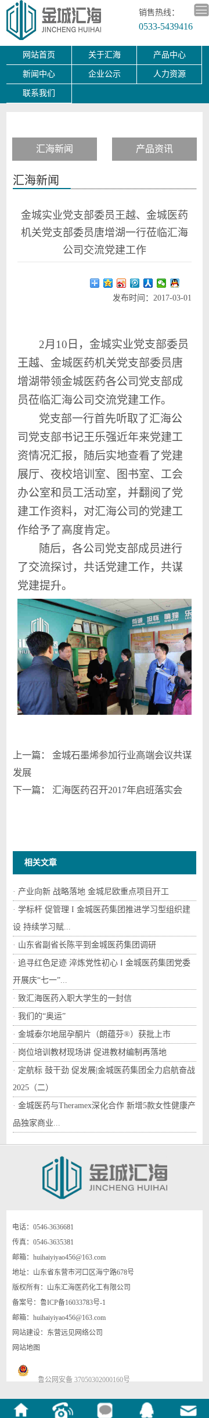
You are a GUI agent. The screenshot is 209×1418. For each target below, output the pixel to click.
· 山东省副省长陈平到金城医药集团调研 (84, 944)
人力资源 (169, 74)
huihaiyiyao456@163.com (69, 1257)
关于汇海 (104, 54)
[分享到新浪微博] (122, 283)
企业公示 (104, 74)
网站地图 (26, 1348)
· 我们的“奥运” (39, 1016)
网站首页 (39, 54)
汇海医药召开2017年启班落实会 (117, 789)
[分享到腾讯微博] (135, 283)
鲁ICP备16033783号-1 (73, 1302)
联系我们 (39, 93)
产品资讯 (154, 149)
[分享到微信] (162, 283)
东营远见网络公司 (75, 1333)
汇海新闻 (54, 149)
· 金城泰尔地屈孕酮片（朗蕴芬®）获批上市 (92, 1034)
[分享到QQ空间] (108, 283)
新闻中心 (39, 74)
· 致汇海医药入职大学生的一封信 (72, 998)
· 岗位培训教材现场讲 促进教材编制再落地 (90, 1052)
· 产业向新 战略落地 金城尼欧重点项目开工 (91, 891)
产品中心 (169, 54)
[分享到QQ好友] (175, 283)
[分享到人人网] (148, 283)
